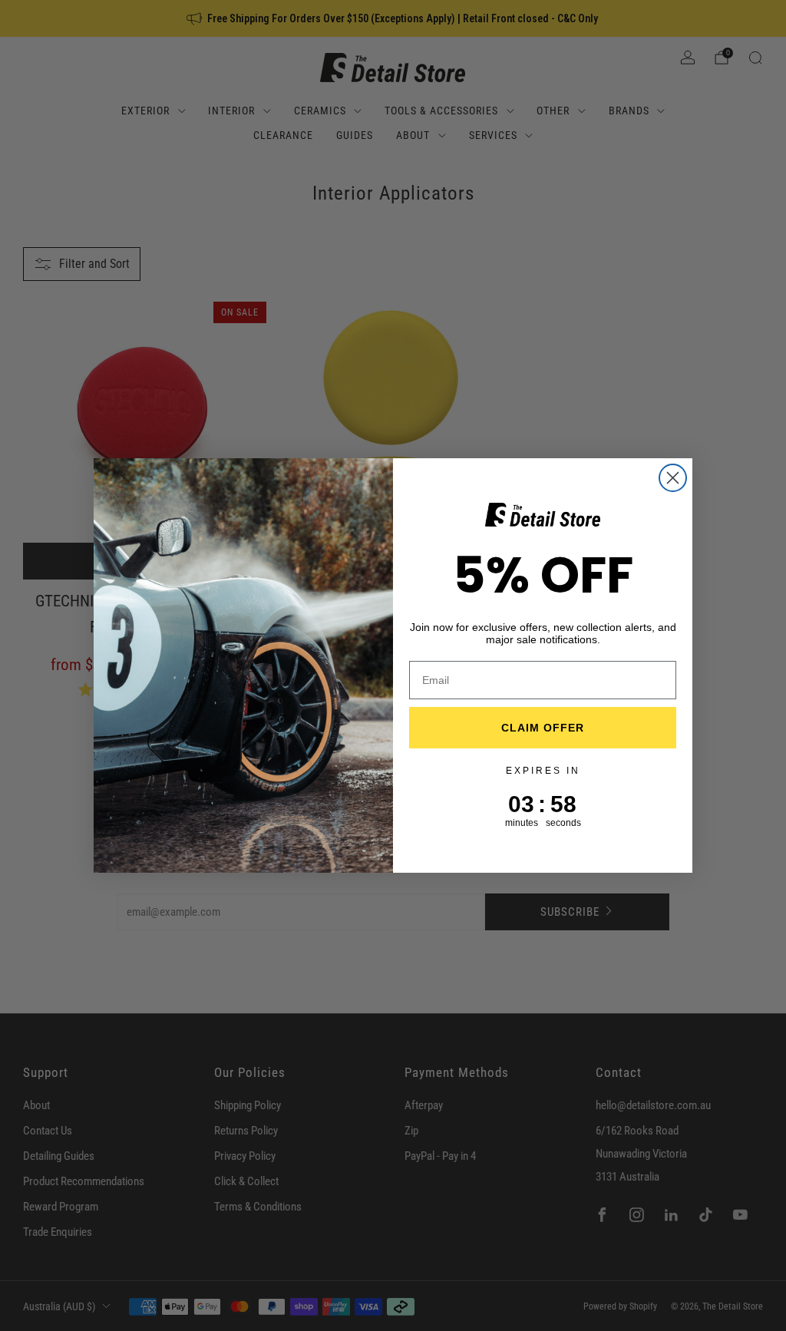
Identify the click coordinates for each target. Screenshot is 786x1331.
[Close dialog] (672, 477)
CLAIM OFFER (542, 728)
